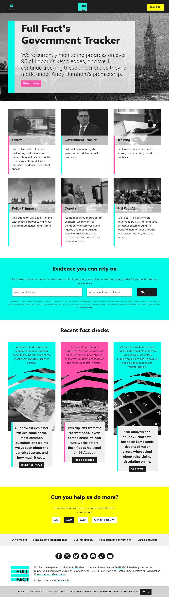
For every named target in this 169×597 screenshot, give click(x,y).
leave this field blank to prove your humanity (14, 262)
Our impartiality (83, 540)
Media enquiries (147, 540)
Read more (31, 83)
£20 (83, 520)
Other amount (104, 520)
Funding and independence (50, 540)
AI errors (137, 469)
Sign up (146, 292)
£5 (56, 520)
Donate (155, 7)
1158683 (76, 567)
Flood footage (84, 460)
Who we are (19, 540)
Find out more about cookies (120, 591)
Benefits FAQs (31, 465)
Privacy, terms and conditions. (50, 574)
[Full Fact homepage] (82, 7)
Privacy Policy (86, 308)
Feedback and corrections (115, 540)
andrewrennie (61, 581)
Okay (146, 591)
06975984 (120, 567)
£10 (69, 520)
